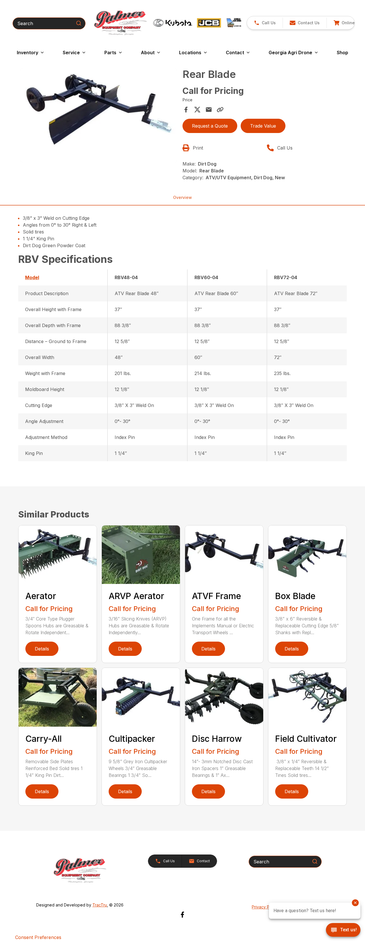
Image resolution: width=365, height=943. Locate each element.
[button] (265, 23)
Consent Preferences (38, 937)
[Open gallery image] (99, 115)
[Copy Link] (220, 109)
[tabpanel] (99, 116)
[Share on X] (197, 109)
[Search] (79, 23)
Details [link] (42, 649)
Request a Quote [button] (210, 126)
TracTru (99, 904)
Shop (342, 52)
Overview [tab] (182, 197)
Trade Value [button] (263, 126)
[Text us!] (343, 930)
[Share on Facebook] (185, 109)
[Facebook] (182, 914)
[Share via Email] (208, 109)
